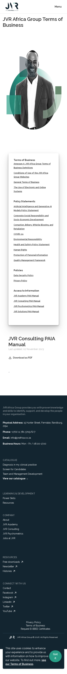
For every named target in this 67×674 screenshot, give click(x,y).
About (6, 520)
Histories (7, 571)
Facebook (8, 592)
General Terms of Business (26, 182)
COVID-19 (18, 234)
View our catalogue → (15, 478)
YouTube (7, 611)
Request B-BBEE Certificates (35, 629)
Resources (8, 502)
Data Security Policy (24, 275)
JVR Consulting (11, 529)
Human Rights (20, 250)
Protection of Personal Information (31, 255)
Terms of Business (35, 625)
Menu (58, 6)
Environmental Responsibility (28, 239)
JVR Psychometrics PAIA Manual (29, 306)
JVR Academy (10, 524)
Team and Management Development (22, 474)
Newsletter (8, 566)
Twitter (6, 606)
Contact (7, 588)
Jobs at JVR (9, 538)
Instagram (8, 597)
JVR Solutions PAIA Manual (26, 311)
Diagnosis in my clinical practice (20, 464)
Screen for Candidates (14, 469)
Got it (55, 656)
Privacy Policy (20, 281)
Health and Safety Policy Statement (32, 244)
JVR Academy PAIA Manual (26, 296)
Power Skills (9, 498)
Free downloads (11, 562)
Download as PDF (22, 357)
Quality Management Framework (29, 260)
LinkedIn (7, 602)
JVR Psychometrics (13, 533)
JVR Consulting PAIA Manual (27, 301)
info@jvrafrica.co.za (21, 437)
